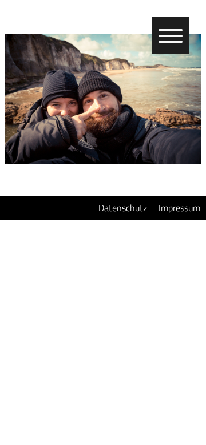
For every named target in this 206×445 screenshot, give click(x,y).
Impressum (179, 208)
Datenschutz (122, 208)
